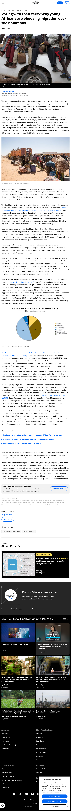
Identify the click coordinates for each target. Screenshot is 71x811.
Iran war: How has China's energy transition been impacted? (49, 712)
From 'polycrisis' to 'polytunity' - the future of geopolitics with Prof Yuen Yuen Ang (52, 646)
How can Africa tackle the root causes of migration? (23, 443)
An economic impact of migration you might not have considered (28, 439)
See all (66, 619)
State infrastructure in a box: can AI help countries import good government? (17, 712)
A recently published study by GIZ (23, 282)
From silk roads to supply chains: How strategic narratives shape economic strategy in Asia (51, 679)
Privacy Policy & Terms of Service (35, 800)
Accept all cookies (54, 796)
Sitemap (35, 803)
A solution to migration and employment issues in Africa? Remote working (32, 435)
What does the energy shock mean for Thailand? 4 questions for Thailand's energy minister (16, 679)
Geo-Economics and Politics (14, 11)
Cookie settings (54, 806)
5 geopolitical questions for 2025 (14, 644)
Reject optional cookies (54, 801)
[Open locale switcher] (2, 805)
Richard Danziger (7, 91)
